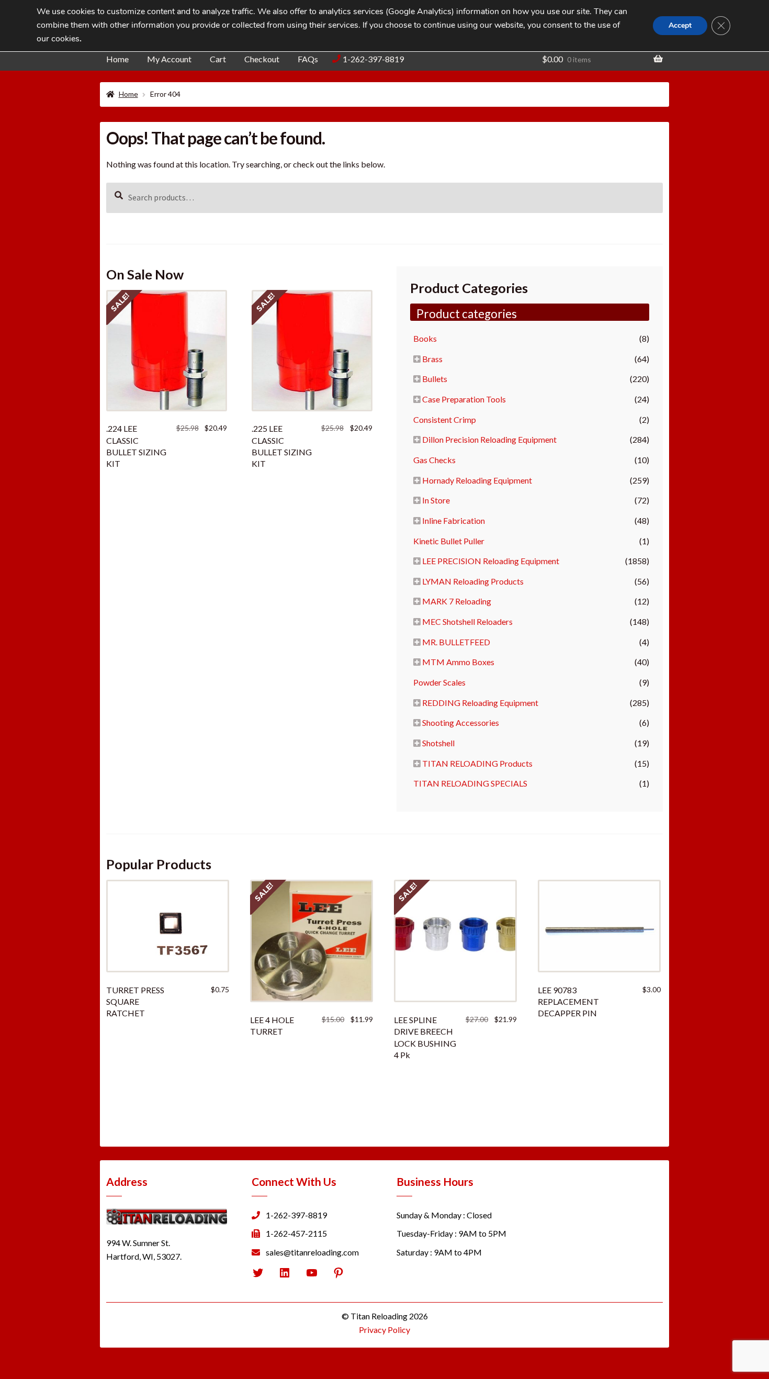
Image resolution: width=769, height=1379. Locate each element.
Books (425, 338)
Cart (218, 59)
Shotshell (438, 743)
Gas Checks (434, 460)
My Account (169, 59)
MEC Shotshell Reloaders (467, 621)
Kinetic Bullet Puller (448, 541)
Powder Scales (439, 682)
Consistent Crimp (444, 419)
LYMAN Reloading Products (473, 581)
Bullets (434, 379)
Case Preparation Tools (464, 399)
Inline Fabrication (453, 520)
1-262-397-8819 (373, 59)
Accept (680, 25)
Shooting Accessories (460, 722)
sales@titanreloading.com (312, 1252)
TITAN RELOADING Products (477, 763)
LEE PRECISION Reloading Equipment (490, 561)
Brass (432, 359)
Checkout (261, 59)
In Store (436, 500)
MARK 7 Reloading (456, 601)
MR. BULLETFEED (456, 642)
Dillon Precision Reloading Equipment (489, 439)
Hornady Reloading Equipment (477, 480)
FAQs (308, 59)
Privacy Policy (384, 1330)
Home (117, 59)
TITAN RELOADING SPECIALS (470, 783)
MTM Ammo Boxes (458, 662)
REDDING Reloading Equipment (480, 703)
